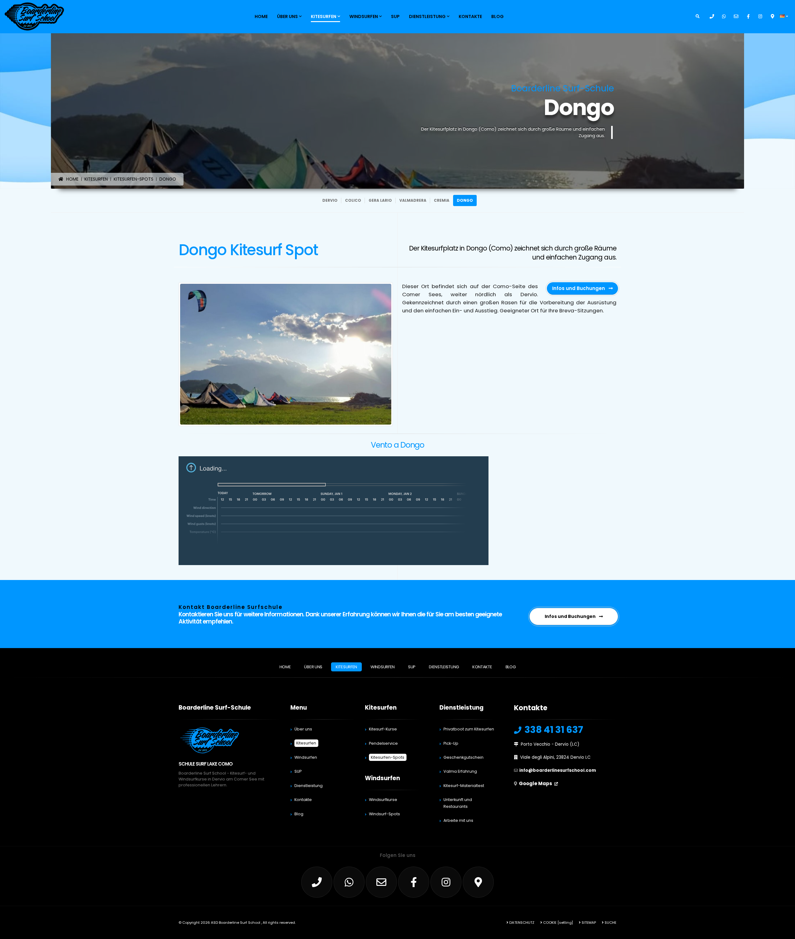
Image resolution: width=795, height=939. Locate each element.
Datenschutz (521, 922)
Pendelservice (383, 743)
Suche (610, 922)
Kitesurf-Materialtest (463, 785)
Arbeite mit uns (458, 820)
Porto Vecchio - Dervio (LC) (550, 744)
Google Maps (536, 783)
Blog (497, 16)
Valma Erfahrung (460, 771)
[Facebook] (748, 16)
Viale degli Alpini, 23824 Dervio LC (555, 757)
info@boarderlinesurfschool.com (557, 770)
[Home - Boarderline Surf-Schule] (34, 16)
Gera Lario (380, 200)
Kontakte (470, 16)
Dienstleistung (427, 16)
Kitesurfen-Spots (387, 757)
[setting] (565, 922)
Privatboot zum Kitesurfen (468, 729)
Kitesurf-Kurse (383, 729)
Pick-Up (450, 743)
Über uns (287, 16)
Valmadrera (412, 200)
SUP (395, 16)
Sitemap (588, 922)
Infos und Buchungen (579, 288)
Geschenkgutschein (463, 757)
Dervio (330, 200)
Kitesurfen (323, 16)
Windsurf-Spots (384, 814)
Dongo (465, 200)
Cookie (549, 922)
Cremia (441, 200)
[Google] (772, 16)
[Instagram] (760, 16)
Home (261, 16)
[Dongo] (286, 354)
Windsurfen (363, 16)
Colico (353, 200)
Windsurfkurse (383, 799)
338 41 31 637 (553, 729)
